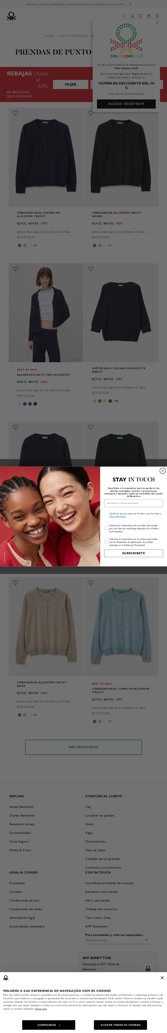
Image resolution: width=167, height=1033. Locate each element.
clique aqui (41, 1008)
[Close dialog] (163, 471)
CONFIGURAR (46, 1025)
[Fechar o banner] (162, 977)
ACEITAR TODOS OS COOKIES (120, 1025)
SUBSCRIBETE (133, 553)
